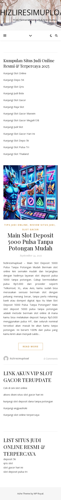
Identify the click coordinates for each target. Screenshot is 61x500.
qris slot (8, 463)
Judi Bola (19, 93)
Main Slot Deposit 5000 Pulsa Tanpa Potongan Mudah (30, 241)
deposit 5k (9, 459)
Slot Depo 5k (21, 140)
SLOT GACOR (30, 229)
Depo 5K (19, 80)
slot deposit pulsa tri (15, 471)
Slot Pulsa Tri (21, 147)
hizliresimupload (19, 358)
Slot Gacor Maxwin (24, 113)
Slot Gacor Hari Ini (24, 133)
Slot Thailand (21, 154)
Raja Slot (19, 107)
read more (30, 346)
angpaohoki (20, 408)
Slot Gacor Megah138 (26, 120)
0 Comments (51, 358)
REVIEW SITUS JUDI (42, 225)
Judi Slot (18, 127)
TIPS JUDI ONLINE (16, 225)
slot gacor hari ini (13, 467)
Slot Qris (19, 86)
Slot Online (20, 73)
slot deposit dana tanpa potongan (33, 401)
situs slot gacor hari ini (30, 394)
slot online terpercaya (26, 414)
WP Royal (38, 493)
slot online (21, 388)
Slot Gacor (20, 100)
